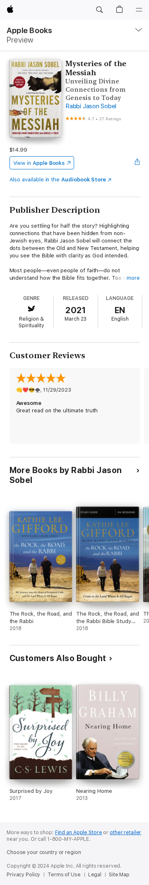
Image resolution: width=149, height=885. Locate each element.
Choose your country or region (44, 852)
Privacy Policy (23, 875)
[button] (99, 10)
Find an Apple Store (78, 832)
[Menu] (139, 10)
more (133, 278)
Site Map (119, 875)
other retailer (125, 832)
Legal (94, 875)
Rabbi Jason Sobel (90, 106)
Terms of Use (64, 875)
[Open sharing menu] (137, 162)
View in (39, 163)
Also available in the (58, 179)
